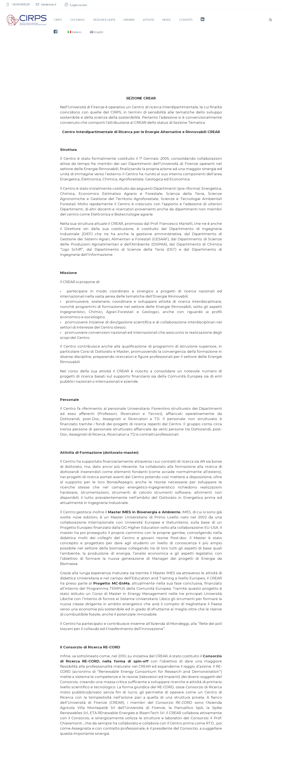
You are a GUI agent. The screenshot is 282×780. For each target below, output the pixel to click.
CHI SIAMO (77, 19)
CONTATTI (185, 19)
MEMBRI (129, 19)
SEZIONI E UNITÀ (104, 19)
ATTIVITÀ (148, 19)
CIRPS (58, 19)
